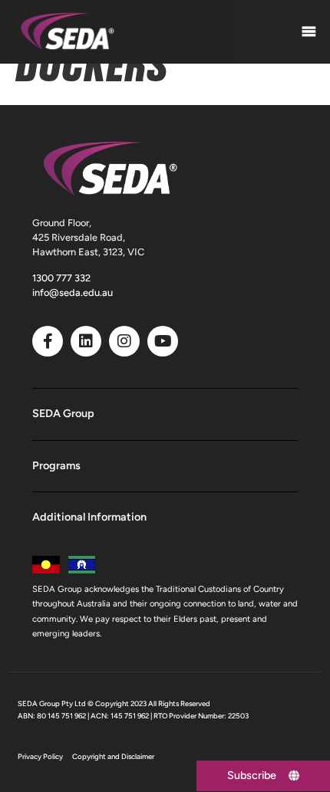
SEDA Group (63, 413)
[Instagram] (124, 341)
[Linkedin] (86, 341)
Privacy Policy (40, 756)
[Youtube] (162, 341)
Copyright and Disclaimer (113, 756)
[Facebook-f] (47, 341)
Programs (56, 465)
